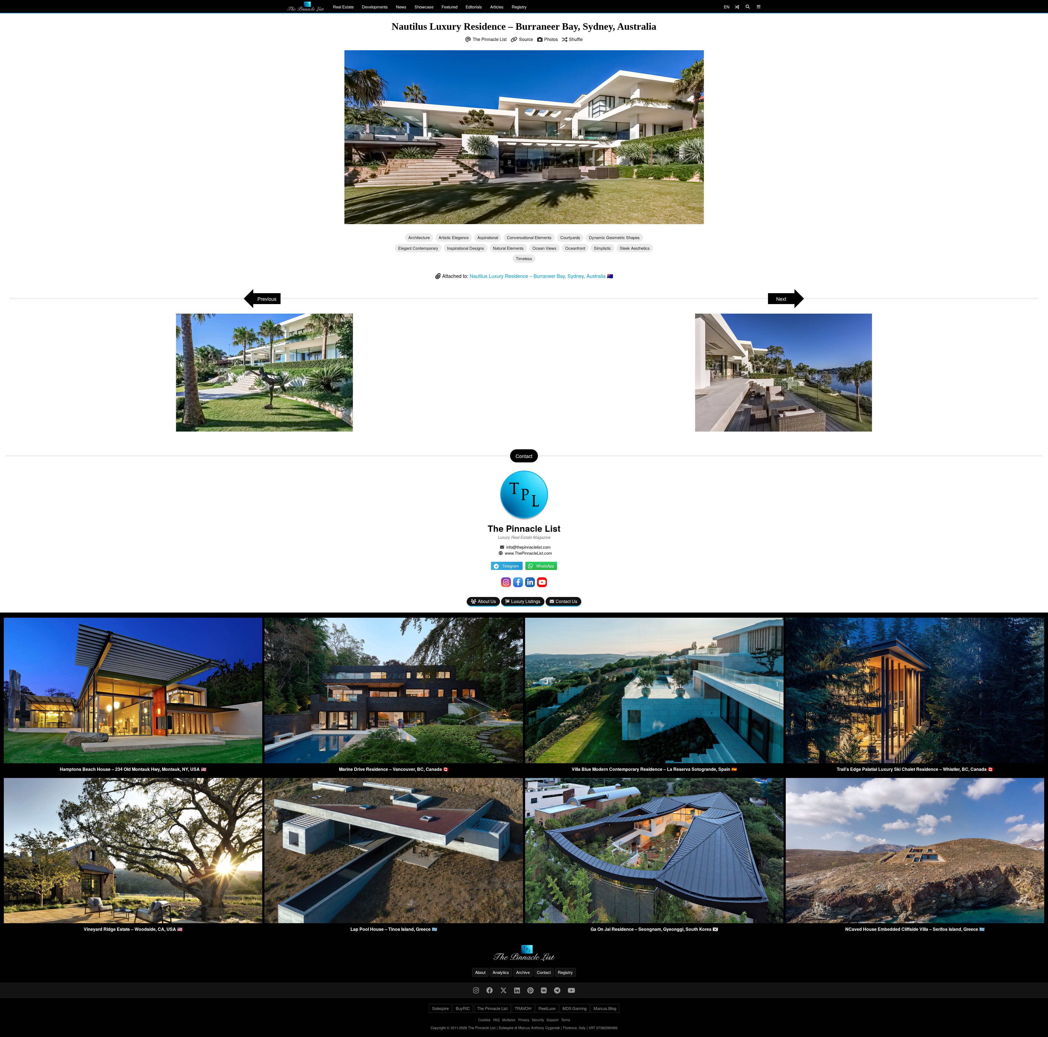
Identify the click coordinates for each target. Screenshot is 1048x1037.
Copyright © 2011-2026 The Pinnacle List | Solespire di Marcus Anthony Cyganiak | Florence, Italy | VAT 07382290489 (524, 1027)
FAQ (496, 1019)
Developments (375, 7)
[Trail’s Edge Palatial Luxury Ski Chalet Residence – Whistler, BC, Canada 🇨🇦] (915, 761)
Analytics (501, 972)
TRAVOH (523, 1008)
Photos (551, 39)
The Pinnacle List (490, 39)
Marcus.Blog (605, 1008)
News (401, 7)
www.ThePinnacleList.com (528, 553)
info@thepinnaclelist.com (528, 547)
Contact (544, 972)
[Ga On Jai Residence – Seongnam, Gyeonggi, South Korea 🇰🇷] (654, 921)
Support (552, 1019)
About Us (487, 601)
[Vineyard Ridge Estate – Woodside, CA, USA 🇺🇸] (133, 921)
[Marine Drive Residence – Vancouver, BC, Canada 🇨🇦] (393, 761)
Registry (519, 7)
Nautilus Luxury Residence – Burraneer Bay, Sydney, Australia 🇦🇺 (541, 275)
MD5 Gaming (574, 1008)
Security (538, 1019)
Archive (523, 972)
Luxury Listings (525, 601)
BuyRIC (463, 1008)
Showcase (424, 7)
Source (526, 39)
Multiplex (509, 1019)
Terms (565, 1019)
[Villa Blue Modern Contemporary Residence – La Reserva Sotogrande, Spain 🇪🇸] (654, 761)
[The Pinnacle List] (524, 953)
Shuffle (576, 39)
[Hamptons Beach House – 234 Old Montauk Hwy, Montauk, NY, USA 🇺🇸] (133, 761)
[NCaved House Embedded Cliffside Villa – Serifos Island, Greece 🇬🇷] (915, 921)
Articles (497, 7)
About (480, 972)
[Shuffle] (737, 6)
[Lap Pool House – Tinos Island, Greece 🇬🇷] (393, 921)
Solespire (440, 1008)
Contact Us (566, 601)
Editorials (474, 7)
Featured (449, 7)
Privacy (523, 1019)
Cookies (484, 1019)
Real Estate (343, 7)
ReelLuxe (546, 1008)
